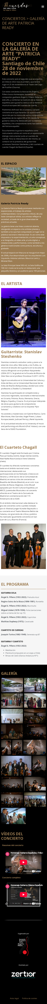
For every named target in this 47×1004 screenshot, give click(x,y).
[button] (43, 7)
